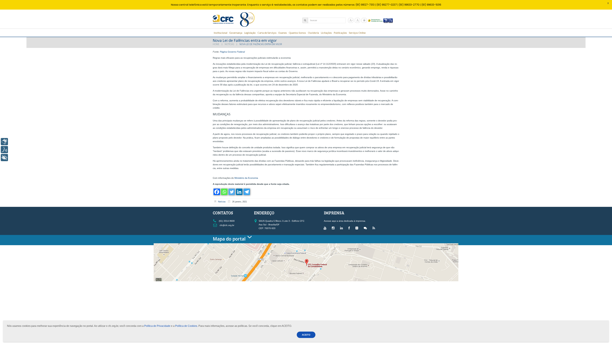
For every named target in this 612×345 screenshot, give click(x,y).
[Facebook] (216, 192)
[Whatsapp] (224, 192)
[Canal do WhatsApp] (366, 228)
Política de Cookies (186, 326)
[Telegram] (246, 192)
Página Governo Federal (232, 51)
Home (216, 44)
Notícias (229, 44)
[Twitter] (231, 192)
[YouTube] (325, 228)
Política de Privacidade (157, 326)
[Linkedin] (239, 192)
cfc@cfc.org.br (226, 225)
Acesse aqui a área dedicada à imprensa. (345, 221)
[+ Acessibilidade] (4, 157)
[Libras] (4, 141)
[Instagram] (334, 228)
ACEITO (306, 335)
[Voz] (4, 149)
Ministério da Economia (246, 178)
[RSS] (374, 228)
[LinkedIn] (342, 228)
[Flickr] (357, 228)
